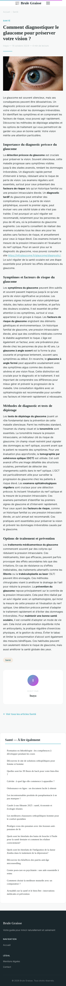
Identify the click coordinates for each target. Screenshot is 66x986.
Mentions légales (11, 961)
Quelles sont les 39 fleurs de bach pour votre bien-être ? (33, 773)
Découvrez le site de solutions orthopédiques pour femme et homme (31, 762)
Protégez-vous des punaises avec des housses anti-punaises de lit (31, 828)
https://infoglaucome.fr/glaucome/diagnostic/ (34, 255)
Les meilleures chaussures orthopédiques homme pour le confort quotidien (33, 817)
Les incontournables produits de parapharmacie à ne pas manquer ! (32, 797)
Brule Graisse (28, 3)
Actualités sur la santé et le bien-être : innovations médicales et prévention (30, 892)
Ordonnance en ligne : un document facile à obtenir (31, 788)
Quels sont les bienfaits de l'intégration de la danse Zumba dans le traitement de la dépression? (31, 851)
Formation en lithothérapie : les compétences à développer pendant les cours (29, 752)
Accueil (6, 12)
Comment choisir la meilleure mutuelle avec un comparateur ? (29, 882)
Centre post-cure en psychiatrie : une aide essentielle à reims (33, 872)
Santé (15, 12)
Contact (7, 967)
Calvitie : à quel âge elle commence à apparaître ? (30, 781)
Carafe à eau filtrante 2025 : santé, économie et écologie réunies (29, 807)
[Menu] (48, 3)
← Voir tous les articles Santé (19, 714)
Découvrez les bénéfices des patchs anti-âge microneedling (28, 861)
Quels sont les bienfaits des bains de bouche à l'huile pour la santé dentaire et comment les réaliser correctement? (32, 839)
